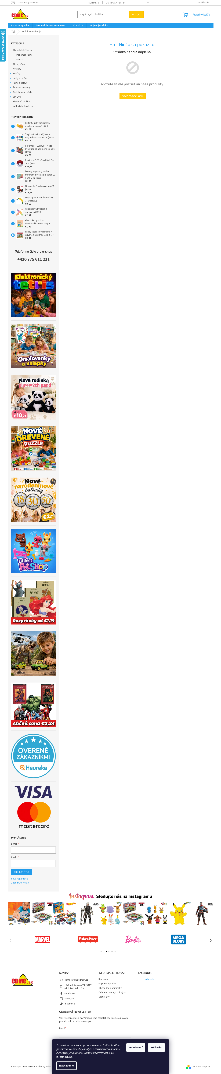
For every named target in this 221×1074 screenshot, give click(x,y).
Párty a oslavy (20, 83)
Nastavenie (66, 1066)
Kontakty (94, 2)
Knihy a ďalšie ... (21, 78)
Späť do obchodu (132, 96)
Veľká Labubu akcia (23, 106)
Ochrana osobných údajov (112, 992)
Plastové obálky (21, 101)
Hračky (16, 73)
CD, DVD (17, 97)
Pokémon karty (24, 55)
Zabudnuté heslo (20, 883)
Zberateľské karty (22, 50)
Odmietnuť (136, 1047)
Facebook (69, 993)
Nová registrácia (19, 879)
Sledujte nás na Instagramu (124, 896)
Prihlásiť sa (21, 871)
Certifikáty (104, 997)
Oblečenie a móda (22, 92)
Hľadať (136, 14)
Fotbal (19, 59)
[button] (101, 951)
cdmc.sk (149, 979)
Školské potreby (21, 87)
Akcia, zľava (19, 64)
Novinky (17, 69)
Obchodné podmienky (110, 988)
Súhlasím (156, 1047)
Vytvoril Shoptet (201, 1066)
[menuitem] (20, 25)
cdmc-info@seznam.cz (76, 980)
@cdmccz (69, 1004)
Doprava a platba (115, 2)
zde (70, 1057)
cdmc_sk (69, 998)
